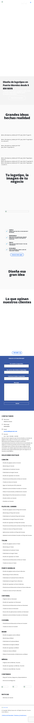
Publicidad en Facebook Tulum (11, 550)
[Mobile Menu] (30, 2)
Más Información (17, 98)
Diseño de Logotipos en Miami (11, 647)
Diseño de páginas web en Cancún (12, 462)
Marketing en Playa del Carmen (11, 512)
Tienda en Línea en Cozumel (10, 626)
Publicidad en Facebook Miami (11, 641)
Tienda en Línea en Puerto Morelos (12, 590)
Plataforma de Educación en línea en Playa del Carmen (17, 525)
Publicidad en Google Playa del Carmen (13, 519)
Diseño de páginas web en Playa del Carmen (14, 509)
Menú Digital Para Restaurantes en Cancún (14, 495)
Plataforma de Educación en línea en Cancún (14, 479)
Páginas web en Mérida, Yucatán (11, 662)
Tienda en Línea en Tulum (9, 563)
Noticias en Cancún (8, 697)
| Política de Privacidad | (8, 715)
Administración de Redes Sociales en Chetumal (15, 615)
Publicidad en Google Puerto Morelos (12, 581)
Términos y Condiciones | (20, 715)
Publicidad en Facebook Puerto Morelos (13, 577)
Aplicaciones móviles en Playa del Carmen (14, 532)
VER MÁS (16, 352)
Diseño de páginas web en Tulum (11, 543)
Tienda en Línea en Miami (9, 651)
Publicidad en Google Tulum (10, 553)
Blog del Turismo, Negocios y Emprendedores (15, 677)
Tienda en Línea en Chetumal (10, 608)
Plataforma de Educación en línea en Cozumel (15, 623)
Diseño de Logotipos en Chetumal (12, 602)
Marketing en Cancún (8, 466)
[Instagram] (26, 2)
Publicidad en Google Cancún (10, 472)
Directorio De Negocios (9, 680)
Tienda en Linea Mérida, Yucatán (11, 669)
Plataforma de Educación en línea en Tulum (14, 559)
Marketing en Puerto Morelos (11, 574)
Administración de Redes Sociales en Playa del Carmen (17, 535)
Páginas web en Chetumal (10, 599)
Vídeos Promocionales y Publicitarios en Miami (15, 654)
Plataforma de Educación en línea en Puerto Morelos (17, 587)
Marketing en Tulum (8, 547)
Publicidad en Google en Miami (11, 644)
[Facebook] (22, 2)
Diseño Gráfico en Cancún (9, 498)
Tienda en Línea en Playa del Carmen (12, 529)
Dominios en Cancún (8, 501)
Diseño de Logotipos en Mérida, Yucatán (13, 665)
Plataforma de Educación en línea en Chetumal (15, 605)
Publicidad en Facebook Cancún (11, 469)
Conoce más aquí (17, 254)
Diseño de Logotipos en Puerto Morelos (13, 584)
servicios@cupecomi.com (10, 431)
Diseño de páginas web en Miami (11, 635)
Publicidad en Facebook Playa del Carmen (14, 516)
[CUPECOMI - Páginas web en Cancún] (6, 2)
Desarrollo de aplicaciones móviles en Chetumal (15, 611)
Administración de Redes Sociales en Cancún (14, 488)
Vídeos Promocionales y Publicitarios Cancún (15, 491)
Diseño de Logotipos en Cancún (11, 475)
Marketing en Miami (8, 638)
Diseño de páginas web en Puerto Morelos (14, 571)
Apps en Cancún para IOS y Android (12, 485)
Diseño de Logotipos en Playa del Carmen (14, 522)
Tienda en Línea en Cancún (10, 482)
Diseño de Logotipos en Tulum (11, 556)
